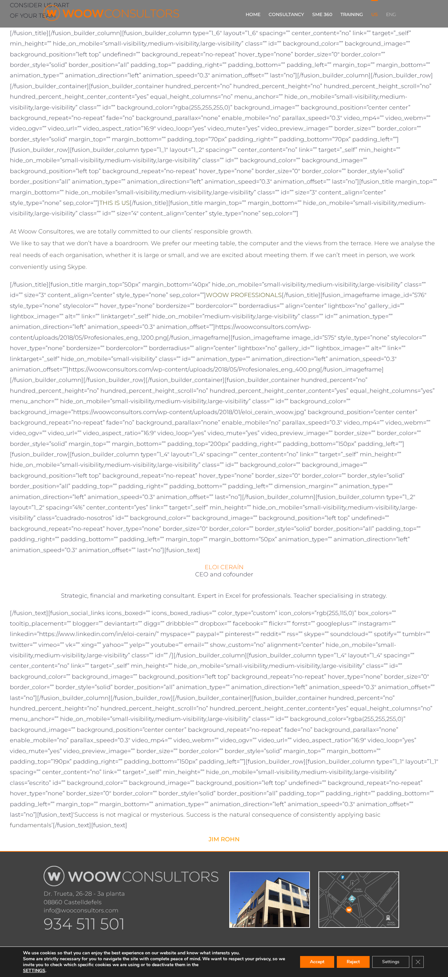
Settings (390, 962)
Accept (317, 962)
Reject (353, 962)
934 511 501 (84, 923)
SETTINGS (34, 971)
